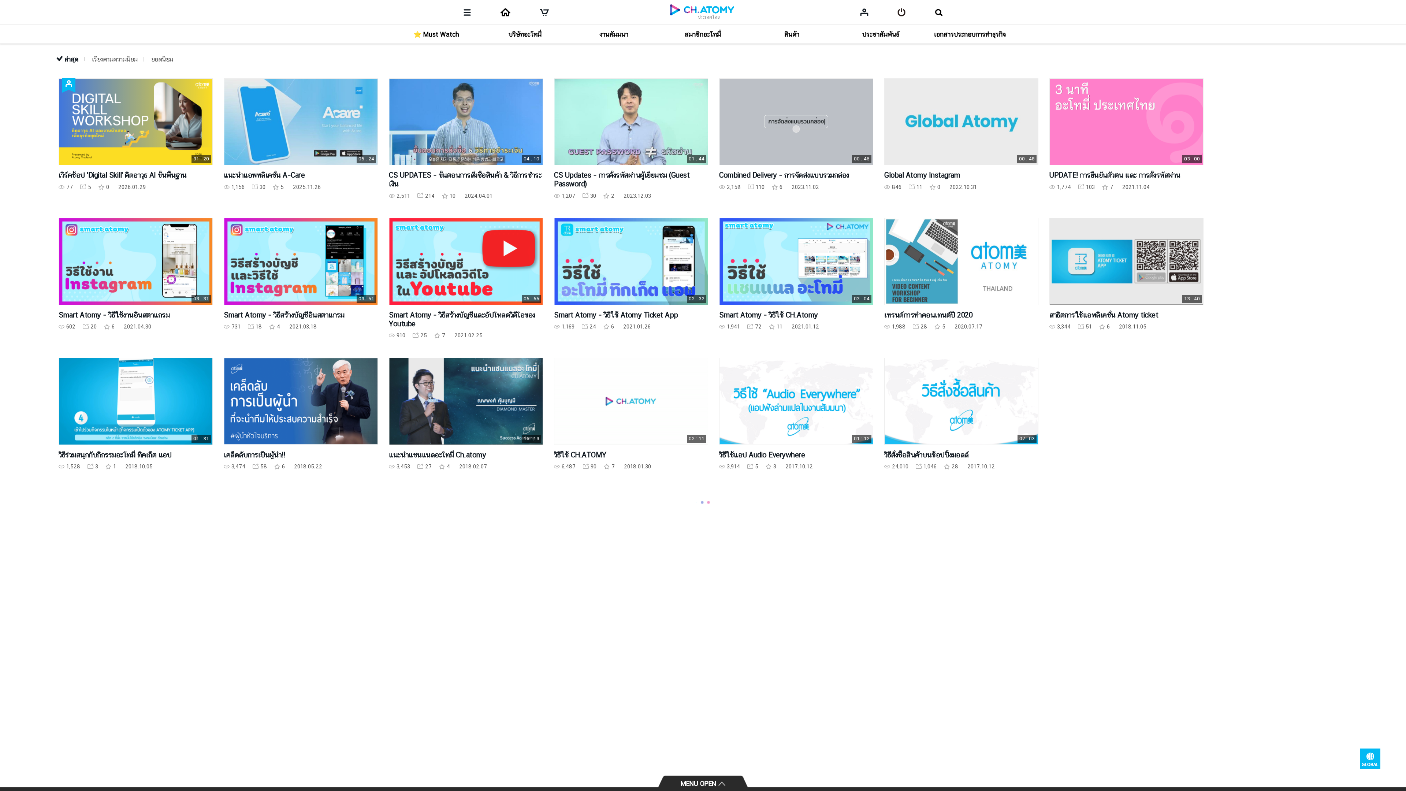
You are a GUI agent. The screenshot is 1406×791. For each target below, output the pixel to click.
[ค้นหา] (938, 12)
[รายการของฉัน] (864, 12)
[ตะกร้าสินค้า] (544, 12)
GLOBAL (1370, 759)
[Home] (505, 12)
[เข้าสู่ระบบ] (902, 12)
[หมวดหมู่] (467, 12)
